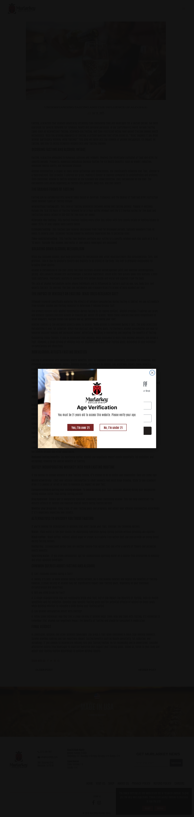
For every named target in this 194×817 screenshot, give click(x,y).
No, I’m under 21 (113, 427)
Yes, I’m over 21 (81, 427)
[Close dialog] (152, 372)
